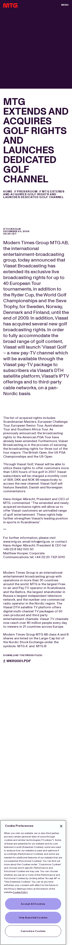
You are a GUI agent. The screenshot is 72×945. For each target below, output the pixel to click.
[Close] (61, 826)
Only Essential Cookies (33, 917)
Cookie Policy (20, 892)
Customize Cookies (33, 931)
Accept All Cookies (33, 903)
